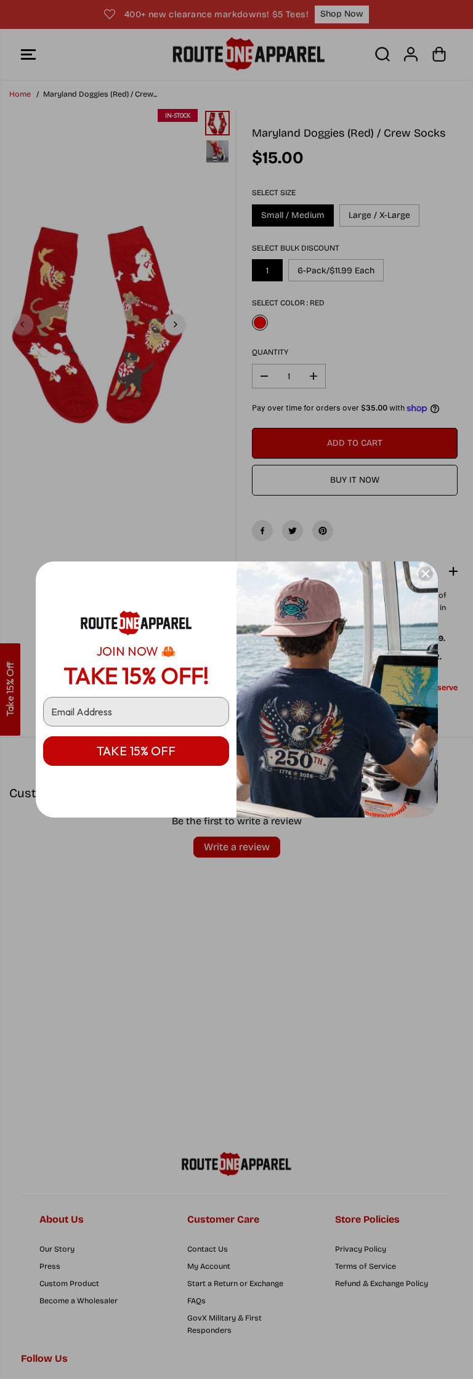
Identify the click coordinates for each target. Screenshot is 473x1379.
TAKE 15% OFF (136, 750)
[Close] (425, 573)
